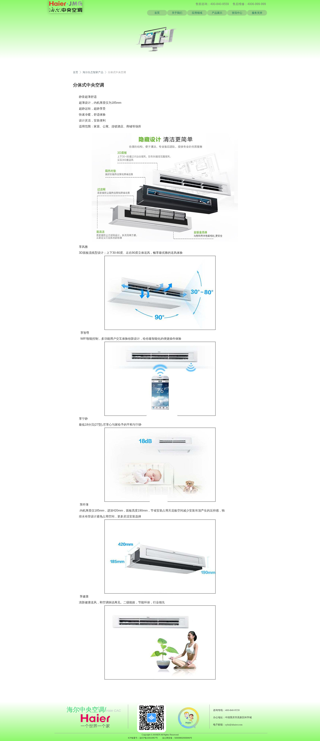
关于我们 (177, 12)
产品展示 (217, 12)
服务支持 (257, 12)
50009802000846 (182, 738)
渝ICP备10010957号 (148, 738)
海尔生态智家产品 (93, 72)
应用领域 (197, 12)
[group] (136, 39)
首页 (157, 12)
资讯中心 (237, 12)
